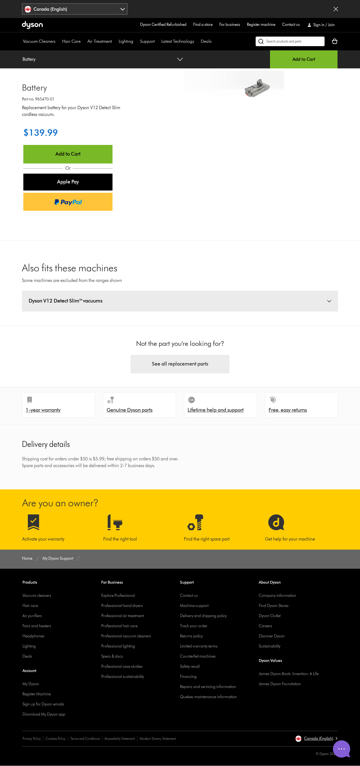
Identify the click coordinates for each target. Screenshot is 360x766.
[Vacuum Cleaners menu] (58, 41)
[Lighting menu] (136, 41)
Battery (28, 59)
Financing (188, 676)
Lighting (126, 41)
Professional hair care (119, 626)
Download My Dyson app (43, 714)
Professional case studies (122, 666)
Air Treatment (99, 41)
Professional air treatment (122, 615)
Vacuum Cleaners (39, 41)
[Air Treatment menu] (115, 41)
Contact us (291, 24)
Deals (206, 41)
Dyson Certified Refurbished (163, 24)
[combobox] (74, 9)
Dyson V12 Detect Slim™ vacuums (65, 301)
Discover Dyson (272, 636)
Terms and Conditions (85, 738)
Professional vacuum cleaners (126, 636)
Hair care (30, 605)
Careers (265, 626)
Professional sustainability (122, 676)
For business (229, 24)
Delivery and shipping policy (203, 615)
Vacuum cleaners (36, 595)
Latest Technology (177, 41)
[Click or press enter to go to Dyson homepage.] (32, 25)
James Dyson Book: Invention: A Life (289, 673)
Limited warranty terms (199, 646)
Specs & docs (112, 656)
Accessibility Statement (120, 738)
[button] (67, 182)
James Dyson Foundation (280, 684)
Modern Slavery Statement (158, 738)
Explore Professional (118, 595)
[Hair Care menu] (83, 41)
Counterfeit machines (198, 656)
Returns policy (191, 636)
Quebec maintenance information (208, 697)
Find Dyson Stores (274, 605)
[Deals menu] (214, 41)
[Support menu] (157, 41)
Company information (277, 595)
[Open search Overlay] (290, 41)
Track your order (194, 626)
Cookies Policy (56, 738)
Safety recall (190, 666)
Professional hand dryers (122, 605)
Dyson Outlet (269, 615)
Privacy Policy (31, 738)
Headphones (33, 636)
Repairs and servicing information (208, 686)
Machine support (194, 605)
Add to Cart (303, 59)
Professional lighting (118, 646)
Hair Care (71, 41)
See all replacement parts (180, 364)
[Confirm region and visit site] (336, 9)
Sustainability (269, 646)
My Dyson (30, 684)
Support (147, 41)
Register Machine (36, 694)
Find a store (203, 24)
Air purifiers (32, 615)
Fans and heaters (36, 626)
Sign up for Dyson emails (43, 704)
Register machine (261, 24)
